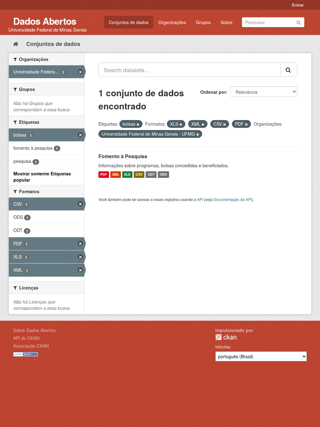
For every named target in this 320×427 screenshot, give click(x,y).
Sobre (226, 22)
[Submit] (298, 21)
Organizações (172, 22)
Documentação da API (232, 199)
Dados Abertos (44, 21)
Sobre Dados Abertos (34, 330)
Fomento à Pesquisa (122, 156)
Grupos (203, 22)
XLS (127, 174)
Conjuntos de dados (128, 22)
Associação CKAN (31, 346)
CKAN (226, 337)
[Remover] (138, 124)
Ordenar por (213, 92)
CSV (139, 174)
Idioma (222, 347)
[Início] (15, 43)
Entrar (298, 5)
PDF (103, 174)
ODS (163, 174)
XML (115, 174)
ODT (151, 174)
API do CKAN (26, 338)
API (200, 199)
